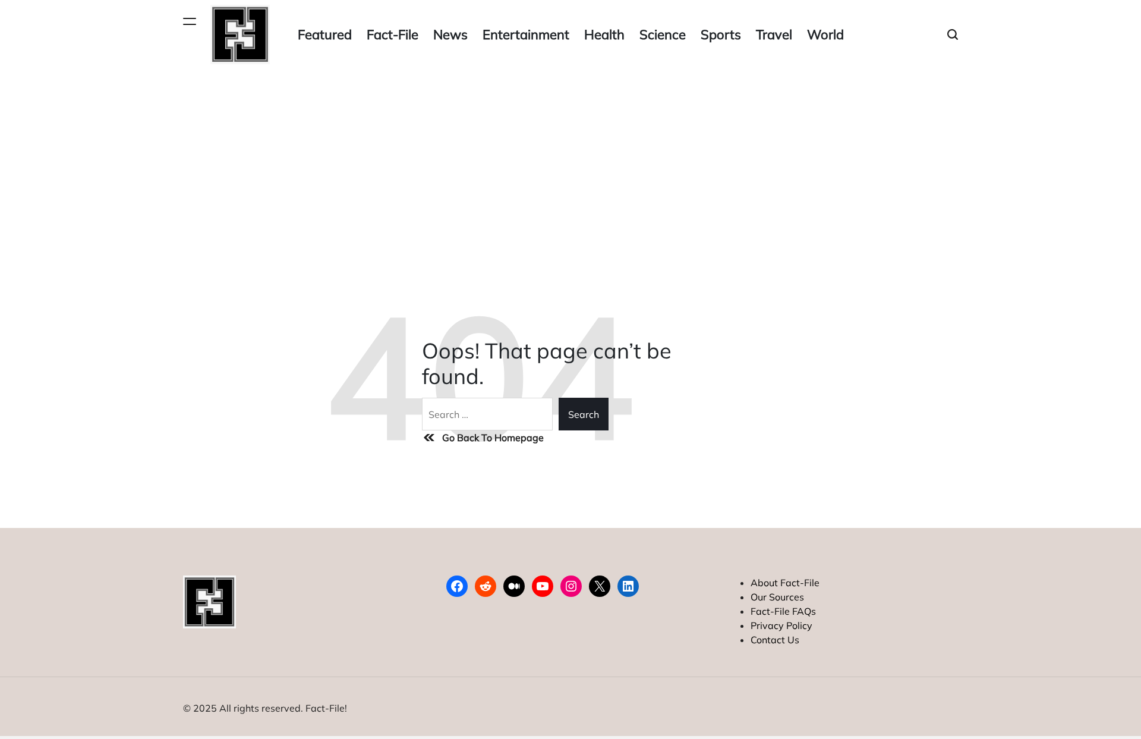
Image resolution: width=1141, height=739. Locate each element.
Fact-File (392, 34)
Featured (325, 34)
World (825, 34)
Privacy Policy (781, 625)
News (450, 34)
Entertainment (526, 34)
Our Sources (777, 597)
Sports (721, 34)
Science (662, 34)
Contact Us (775, 640)
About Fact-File (785, 583)
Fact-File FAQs (783, 611)
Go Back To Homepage (493, 438)
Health (604, 34)
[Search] (952, 34)
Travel (774, 34)
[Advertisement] (570, 158)
